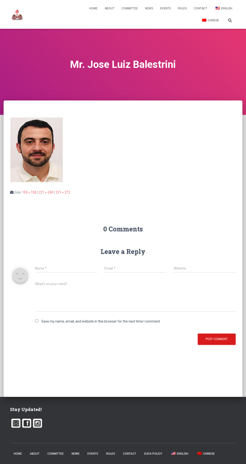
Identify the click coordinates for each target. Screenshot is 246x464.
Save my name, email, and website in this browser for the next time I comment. (101, 321)
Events (165, 8)
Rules (182, 8)
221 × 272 (62, 192)
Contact (200, 8)
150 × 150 (29, 192)
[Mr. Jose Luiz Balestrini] (36, 150)
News (149, 8)
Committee (130, 8)
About (109, 8)
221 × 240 (46, 192)
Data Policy (153, 453)
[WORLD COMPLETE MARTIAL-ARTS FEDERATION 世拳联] (17, 14)
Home (93, 8)
